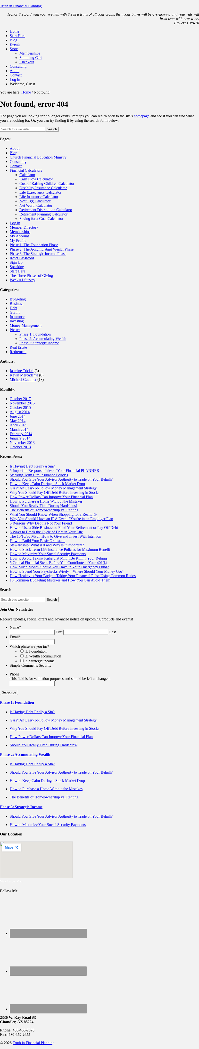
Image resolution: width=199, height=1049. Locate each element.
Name (15, 627)
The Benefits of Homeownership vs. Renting (44, 510)
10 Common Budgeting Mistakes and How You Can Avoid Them (60, 580)
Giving (15, 312)
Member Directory (24, 227)
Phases (15, 330)
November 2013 (22, 442)
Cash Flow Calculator (36, 179)
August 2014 (20, 412)
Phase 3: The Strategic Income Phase (38, 254)
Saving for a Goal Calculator (41, 218)
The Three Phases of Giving (31, 275)
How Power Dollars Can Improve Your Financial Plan (51, 497)
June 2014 (17, 416)
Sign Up (16, 262)
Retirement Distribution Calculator (45, 210)
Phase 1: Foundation (35, 334)
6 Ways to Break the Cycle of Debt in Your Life (46, 532)
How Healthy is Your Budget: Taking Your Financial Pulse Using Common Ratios (73, 576)
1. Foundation (36, 651)
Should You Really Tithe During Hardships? (43, 506)
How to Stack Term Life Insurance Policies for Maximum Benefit (60, 549)
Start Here (17, 271)
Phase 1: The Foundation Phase (34, 245)
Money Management (25, 325)
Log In (15, 223)
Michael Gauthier (23, 379)
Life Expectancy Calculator (40, 192)
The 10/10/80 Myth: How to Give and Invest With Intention (55, 536)
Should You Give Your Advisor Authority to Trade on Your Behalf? (61, 479)
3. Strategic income (40, 661)
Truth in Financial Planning (21, 6)
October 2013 (20, 447)
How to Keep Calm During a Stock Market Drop (47, 484)
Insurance (17, 317)
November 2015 (22, 403)
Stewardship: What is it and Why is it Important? (47, 545)
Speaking (17, 267)
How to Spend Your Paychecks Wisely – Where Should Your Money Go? (66, 571)
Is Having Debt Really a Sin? (32, 466)
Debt (13, 308)
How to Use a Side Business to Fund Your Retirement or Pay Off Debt (64, 527)
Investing (17, 321)
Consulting (18, 161)
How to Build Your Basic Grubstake (37, 541)
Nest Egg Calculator (34, 201)
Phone (14, 674)
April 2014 (18, 425)
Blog (13, 153)
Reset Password (22, 258)
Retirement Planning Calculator (43, 214)
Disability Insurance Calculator (43, 188)
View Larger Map (11, 881)
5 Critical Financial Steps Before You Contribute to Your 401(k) (58, 563)
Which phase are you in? (30, 646)
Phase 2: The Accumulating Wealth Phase (42, 249)
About (14, 148)
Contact (16, 166)
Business (16, 303)
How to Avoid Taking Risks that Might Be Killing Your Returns (59, 558)
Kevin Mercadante (24, 375)
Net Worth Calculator (35, 205)
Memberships (20, 232)
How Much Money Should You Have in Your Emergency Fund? (59, 567)
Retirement (18, 352)
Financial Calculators (26, 170)
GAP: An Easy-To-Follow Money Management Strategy (53, 488)
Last (112, 632)
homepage (141, 116)
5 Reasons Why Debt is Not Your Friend (41, 523)
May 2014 (17, 421)
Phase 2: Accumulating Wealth (42, 339)
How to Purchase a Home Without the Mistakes (46, 501)
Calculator (27, 175)
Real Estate (18, 347)
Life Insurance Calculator (38, 197)
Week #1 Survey (22, 280)
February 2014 (21, 434)
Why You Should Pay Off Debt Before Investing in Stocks (54, 492)
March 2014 (19, 429)
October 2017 (20, 399)
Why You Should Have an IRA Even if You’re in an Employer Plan (61, 519)
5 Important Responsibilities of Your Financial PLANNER (54, 470)
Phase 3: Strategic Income (39, 343)
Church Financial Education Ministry (38, 157)
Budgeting (18, 299)
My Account (19, 236)
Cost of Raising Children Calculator (46, 183)
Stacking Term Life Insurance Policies (39, 475)
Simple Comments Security (30, 665)
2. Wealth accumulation (43, 656)
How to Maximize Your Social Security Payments (48, 554)
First (59, 632)
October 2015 (20, 407)
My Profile (18, 240)
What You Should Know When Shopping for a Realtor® (53, 514)
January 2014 (20, 438)
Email (15, 637)
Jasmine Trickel (21, 371)
